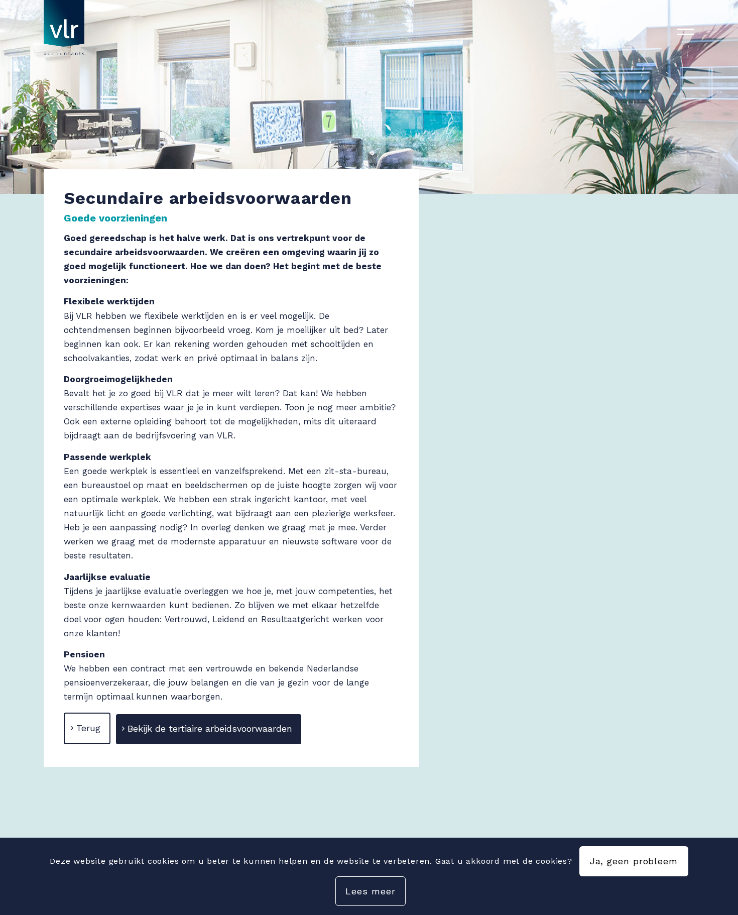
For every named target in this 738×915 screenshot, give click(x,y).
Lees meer (370, 891)
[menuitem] (682, 29)
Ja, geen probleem (634, 861)
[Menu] (682, 29)
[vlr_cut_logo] (64, 29)
